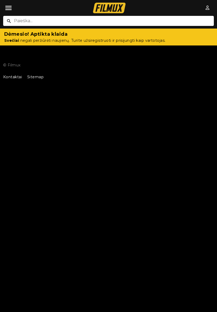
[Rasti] (9, 21)
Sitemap (35, 77)
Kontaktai (12, 77)
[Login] (208, 8)
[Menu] (8, 8)
